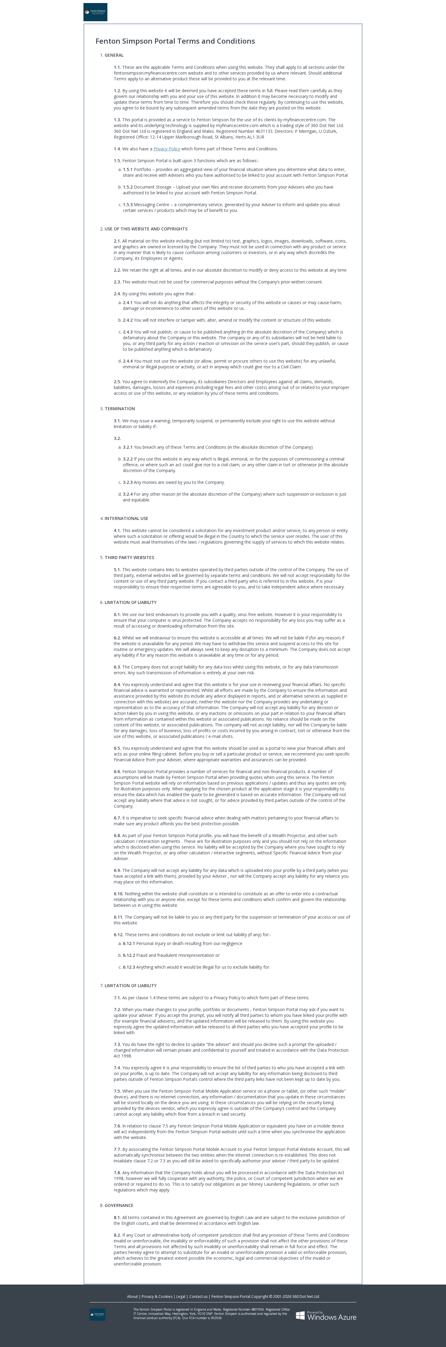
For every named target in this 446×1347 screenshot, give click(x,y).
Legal (180, 1296)
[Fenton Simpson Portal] (223, 12)
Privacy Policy (167, 149)
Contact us (198, 1296)
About (132, 1296)
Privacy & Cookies (157, 1296)
